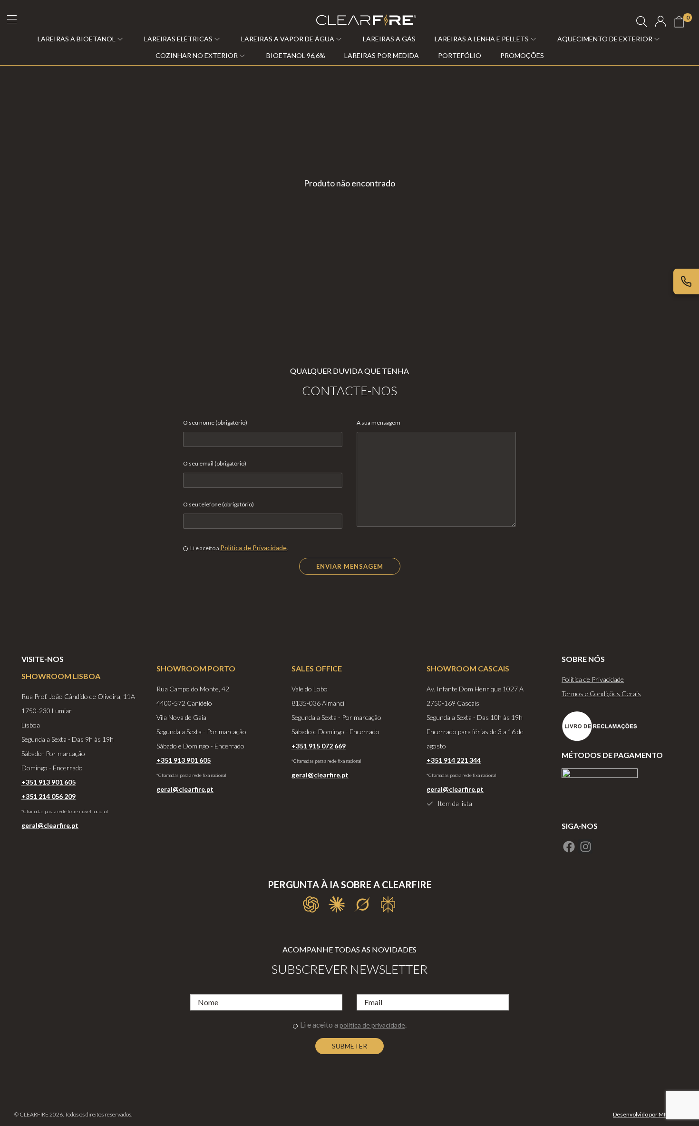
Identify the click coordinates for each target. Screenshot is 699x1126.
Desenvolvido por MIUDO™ (647, 1114)
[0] (679, 22)
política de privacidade (372, 1025)
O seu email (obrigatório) (214, 463)
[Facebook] (569, 846)
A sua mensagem (378, 422)
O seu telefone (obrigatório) (218, 504)
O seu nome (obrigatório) (215, 422)
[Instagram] (585, 846)
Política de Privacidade (253, 548)
